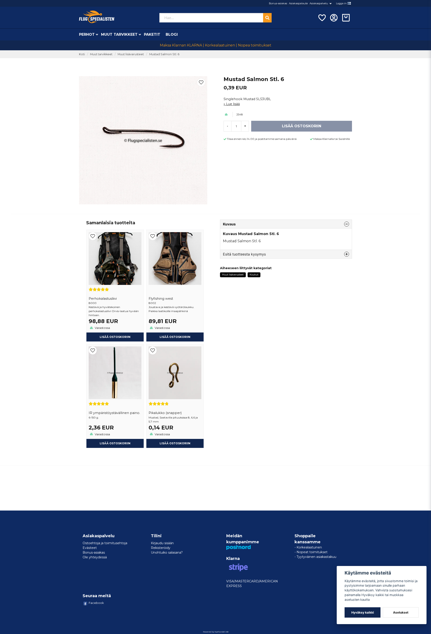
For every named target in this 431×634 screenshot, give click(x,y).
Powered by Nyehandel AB (215, 632)
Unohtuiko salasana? (167, 552)
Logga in (341, 3)
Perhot (87, 34)
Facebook (96, 603)
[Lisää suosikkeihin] (322, 17)
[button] (349, 3)
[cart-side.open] (346, 17)
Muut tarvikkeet (119, 34)
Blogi (172, 34)
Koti (82, 54)
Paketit (152, 34)
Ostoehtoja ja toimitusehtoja (105, 543)
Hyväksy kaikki (362, 612)
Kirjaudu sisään (162, 543)
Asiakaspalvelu (319, 3)
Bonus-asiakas (278, 3)
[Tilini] (334, 17)
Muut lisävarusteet (131, 54)
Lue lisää (233, 104)
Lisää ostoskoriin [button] (115, 443)
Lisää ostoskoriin (115, 337)
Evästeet (90, 548)
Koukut (254, 274)
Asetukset (400, 612)
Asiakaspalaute (298, 3)
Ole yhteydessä (95, 557)
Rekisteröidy (160, 548)
